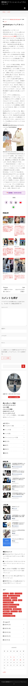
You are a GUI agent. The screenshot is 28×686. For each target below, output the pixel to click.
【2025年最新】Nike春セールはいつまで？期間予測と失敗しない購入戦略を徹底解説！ (18, 494)
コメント (4, 307)
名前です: (5, 394)
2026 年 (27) (7, 624)
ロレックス (6, 593)
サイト (3, 342)
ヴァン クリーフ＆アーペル (14, 595)
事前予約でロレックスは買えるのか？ (14, 581)
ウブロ (5, 595)
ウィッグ (7, 429)
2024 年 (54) (7, 632)
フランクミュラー (7, 600)
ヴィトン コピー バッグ (9, 413)
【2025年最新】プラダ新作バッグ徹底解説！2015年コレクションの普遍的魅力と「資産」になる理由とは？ (8, 229)
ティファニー (14, 597)
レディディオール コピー (9, 405)
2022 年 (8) (7, 640)
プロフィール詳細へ (14, 397)
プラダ (20, 600)
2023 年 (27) (7, 636)
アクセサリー (9, 425)
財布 (6, 449)
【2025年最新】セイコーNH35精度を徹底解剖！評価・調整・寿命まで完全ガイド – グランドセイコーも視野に (18, 517)
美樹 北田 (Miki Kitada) (15, 19)
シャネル (15, 600)
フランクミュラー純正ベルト (18, 538)
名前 (3, 328)
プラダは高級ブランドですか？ (10, 606)
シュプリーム (6, 597)
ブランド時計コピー (8, 613)
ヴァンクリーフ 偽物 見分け (9, 615)
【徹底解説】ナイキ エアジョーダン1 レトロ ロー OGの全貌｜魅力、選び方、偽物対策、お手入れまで (18, 472)
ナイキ (12, 593)
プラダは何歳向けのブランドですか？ (11, 604)
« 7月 (4, 672)
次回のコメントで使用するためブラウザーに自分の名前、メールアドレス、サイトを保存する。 (13, 351)
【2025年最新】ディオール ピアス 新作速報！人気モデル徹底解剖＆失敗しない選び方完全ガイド (18, 524)
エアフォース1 (14, 611)
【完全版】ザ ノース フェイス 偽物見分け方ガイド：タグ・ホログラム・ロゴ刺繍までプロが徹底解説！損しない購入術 (18, 487)
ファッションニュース (11, 437)
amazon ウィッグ (15, 506)
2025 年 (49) (7, 628)
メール (3, 335)
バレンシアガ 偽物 (7, 409)
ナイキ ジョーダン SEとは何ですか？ (14, 575)
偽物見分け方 (6, 611)
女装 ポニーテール (17, 609)
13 (14, 659)
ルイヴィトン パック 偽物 (9, 36)
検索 (23, 366)
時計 (6, 441)
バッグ (5, 21)
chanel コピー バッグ (8, 411)
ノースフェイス (19, 593)
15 (20, 659)
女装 (20, 611)
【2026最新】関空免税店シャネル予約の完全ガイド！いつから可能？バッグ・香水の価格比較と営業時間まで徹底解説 (18, 465)
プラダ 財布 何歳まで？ (8, 602)
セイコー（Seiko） (7, 609)
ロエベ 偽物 (6, 407)
